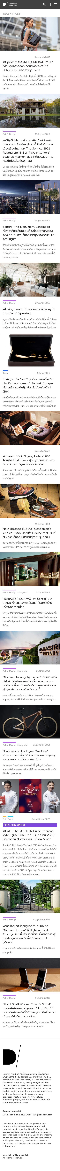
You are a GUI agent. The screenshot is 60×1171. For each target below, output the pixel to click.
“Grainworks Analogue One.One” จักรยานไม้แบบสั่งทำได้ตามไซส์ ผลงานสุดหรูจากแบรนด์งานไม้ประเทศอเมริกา (29, 755)
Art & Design (9, 134)
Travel (10, 819)
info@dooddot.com (42, 1114)
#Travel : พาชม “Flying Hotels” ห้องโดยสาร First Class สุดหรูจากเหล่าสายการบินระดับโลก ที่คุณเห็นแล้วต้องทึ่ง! (29, 460)
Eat (4, 819)
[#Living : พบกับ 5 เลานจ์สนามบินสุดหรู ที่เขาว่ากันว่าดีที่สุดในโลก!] (30, 279)
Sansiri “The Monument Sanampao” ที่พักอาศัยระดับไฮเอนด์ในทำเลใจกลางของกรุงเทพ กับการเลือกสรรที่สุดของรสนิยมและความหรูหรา (29, 232)
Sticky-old (22, 592)
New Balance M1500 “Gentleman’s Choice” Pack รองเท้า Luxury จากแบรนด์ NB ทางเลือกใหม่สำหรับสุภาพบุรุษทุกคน (29, 532)
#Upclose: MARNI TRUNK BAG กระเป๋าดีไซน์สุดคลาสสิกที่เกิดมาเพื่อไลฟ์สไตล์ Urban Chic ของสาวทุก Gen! (28, 66)
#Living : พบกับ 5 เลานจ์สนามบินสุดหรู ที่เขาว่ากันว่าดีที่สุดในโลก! (28, 311)
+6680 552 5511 (17, 1114)
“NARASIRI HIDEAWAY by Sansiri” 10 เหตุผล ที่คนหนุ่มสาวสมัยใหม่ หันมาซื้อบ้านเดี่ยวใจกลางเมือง (27, 602)
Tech (5, 373)
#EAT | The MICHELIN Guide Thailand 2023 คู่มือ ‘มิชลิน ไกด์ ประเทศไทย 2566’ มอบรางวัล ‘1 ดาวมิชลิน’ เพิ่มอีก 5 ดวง (29, 835)
